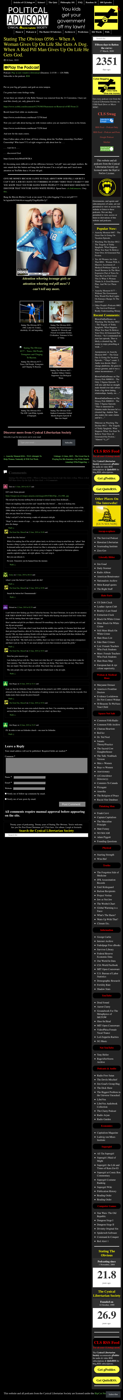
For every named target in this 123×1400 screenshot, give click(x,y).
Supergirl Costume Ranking (106, 1181)
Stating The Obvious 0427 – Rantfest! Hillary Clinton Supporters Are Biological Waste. (61, 374)
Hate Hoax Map (105, 660)
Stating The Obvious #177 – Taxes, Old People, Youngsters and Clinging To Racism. (31, 364)
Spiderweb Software (107, 1232)
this (5, 191)
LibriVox (101, 1099)
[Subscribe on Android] (106, 150)
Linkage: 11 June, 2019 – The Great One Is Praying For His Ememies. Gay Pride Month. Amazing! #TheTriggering (70, 459)
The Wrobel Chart (106, 903)
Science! (41, 2)
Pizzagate (102, 787)
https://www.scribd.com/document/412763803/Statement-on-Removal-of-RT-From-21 (41, 106)
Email (8, 782)
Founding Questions (107, 841)
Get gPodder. (107, 478)
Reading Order (104, 1195)
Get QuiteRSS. (106, 489)
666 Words (97, 32)
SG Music (102, 1041)
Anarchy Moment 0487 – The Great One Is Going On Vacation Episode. (106, 356)
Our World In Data (106, 960)
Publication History (106, 1191)
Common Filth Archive (108, 724)
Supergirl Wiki (104, 1187)
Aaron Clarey (103, 1006)
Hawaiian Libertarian (107, 542)
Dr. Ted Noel (103, 737)
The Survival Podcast (107, 538)
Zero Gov (101, 550)
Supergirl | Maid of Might (106, 1159)
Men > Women (104, 763)
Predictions (83, 32)
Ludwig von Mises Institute (106, 1138)
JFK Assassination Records (106, 881)
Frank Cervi (103, 813)
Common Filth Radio (107, 720)
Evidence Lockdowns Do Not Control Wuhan (108, 698)
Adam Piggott (104, 837)
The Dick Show (104, 1087)
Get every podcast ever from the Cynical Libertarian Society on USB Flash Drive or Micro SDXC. (107, 102)
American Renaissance (108, 576)
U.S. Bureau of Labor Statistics (107, 975)
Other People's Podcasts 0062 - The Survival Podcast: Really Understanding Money (108, 308)
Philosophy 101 (68, 2)
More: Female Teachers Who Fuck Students (108, 655)
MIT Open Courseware (108, 969)
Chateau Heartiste (106, 728)
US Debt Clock (104, 602)
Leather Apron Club (107, 606)
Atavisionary (103, 771)
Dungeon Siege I (105, 1220)
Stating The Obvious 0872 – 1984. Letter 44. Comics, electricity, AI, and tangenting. (31, 327)
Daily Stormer (104, 568)
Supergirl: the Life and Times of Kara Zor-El (108, 1166)
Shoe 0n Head (104, 1021)
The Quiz (53, 2)
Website (8, 788)
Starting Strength (105, 854)
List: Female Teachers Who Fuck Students (108, 647)
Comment (10, 756)
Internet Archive (105, 941)
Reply (11, 528)
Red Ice (101, 732)
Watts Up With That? (107, 919)
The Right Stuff (104, 589)
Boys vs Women (105, 767)
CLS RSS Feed (107, 451)
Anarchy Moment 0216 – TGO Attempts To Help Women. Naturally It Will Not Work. (23, 457)
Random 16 (91, 2)
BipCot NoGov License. (109, 171)
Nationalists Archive (107, 580)
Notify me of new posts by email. (21, 799)
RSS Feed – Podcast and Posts (106, 132)
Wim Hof (102, 858)
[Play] (22, 69)
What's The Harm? (106, 915)
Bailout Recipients (106, 891)
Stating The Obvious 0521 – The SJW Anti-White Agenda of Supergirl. (32, 413)
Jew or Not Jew (104, 899)
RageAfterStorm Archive (105, 1060)
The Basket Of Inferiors (50, 32)
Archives (69, 32)
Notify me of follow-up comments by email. (26, 793)
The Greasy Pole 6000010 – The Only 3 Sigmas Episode (107, 379)
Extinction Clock (105, 614)
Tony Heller (103, 1054)
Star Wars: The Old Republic (106, 1214)
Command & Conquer (108, 1237)
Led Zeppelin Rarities (108, 1037)
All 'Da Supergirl (105, 1153)
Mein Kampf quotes (107, 584)
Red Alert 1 (103, 1241)
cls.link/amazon (74, 188)
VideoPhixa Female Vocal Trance (107, 1031)
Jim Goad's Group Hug (108, 1083)
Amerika (101, 791)
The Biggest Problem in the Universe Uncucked (108, 1093)
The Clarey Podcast (106, 1110)
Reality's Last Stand (107, 610)
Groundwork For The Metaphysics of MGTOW (107, 1014)
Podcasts (30, 32)
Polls (107, 32)
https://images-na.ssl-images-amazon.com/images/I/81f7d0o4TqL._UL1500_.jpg (37, 495)
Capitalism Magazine (107, 1132)
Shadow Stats (103, 989)
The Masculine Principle (104, 823)
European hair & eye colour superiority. (107, 666)
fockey (11, 575)
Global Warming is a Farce (107, 909)
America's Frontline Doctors (107, 690)
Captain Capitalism (106, 817)
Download (35, 72)
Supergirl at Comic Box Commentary (108, 1174)
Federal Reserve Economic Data (105, 955)
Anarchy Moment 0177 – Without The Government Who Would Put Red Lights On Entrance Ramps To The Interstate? (107, 296)
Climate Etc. (103, 923)
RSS (28, 76)
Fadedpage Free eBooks (108, 945)
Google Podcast (107, 137)
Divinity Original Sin (107, 1228)
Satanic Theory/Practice (105, 742)
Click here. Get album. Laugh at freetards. (63, 827)
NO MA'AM (103, 833)
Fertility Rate (104, 984)
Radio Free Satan (105, 1075)
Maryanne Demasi (106, 685)
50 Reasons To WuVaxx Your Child (108, 705)
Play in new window (20, 72)
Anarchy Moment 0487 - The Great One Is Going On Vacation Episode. (107, 235)
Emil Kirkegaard (105, 887)
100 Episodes (106, 2)
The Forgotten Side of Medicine (108, 874)
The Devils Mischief (107, 1079)
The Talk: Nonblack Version (107, 757)
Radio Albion (103, 572)
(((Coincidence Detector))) (104, 777)
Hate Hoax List (104, 637)
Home (18, 32)
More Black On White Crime (108, 624)
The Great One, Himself (17, 532)
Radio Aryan (103, 1115)
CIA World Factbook (107, 965)
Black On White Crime (108, 619)
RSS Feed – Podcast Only (106, 127)
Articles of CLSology (23, 2)
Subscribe (68, 442)
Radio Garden (104, 1119)
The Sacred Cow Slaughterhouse (105, 750)
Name (8, 776)
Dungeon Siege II (105, 1224)
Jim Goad (102, 564)
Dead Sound (103, 1002)
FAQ (80, 2)
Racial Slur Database (107, 799)
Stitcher (106, 142)
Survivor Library (105, 949)
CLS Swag (107, 114)
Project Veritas (104, 895)
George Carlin (104, 937)
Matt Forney (103, 828)
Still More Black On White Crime (107, 632)
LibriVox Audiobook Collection (107, 1105)
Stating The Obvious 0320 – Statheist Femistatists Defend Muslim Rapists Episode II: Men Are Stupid (61, 414)
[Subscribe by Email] (107, 122)
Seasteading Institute (107, 546)
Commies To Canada (107, 783)
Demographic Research (108, 980)
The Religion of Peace (108, 795)
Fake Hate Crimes (106, 642)
